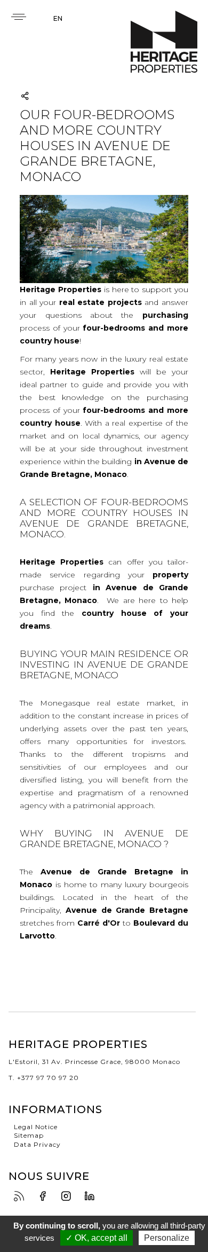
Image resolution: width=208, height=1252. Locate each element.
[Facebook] (45, 1197)
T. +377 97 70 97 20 (44, 1078)
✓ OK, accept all (96, 1237)
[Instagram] (69, 1197)
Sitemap (29, 1135)
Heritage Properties (164, 42)
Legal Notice (36, 1127)
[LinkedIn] (92, 1197)
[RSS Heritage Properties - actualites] (22, 1197)
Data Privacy (37, 1144)
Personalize (166, 1237)
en (57, 18)
